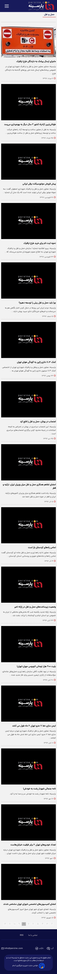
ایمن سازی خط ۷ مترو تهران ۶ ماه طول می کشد (34, 726)
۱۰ (14, 924)
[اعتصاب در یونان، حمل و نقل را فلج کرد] (28, 399)
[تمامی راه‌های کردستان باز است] (28, 525)
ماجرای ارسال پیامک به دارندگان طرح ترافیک (36, 61)
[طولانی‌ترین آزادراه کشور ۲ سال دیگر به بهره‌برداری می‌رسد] (28, 102)
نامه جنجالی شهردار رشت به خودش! (39, 789)
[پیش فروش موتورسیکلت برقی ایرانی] (28, 162)
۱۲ (5, 924)
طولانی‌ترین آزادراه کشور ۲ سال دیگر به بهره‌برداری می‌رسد (30, 124)
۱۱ (10, 924)
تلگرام (41, 948)
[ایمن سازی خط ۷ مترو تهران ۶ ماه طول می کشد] (28, 704)
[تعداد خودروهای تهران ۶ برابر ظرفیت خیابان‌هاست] (28, 822)
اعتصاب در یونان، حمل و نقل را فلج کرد (38, 421)
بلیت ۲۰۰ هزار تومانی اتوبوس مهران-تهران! (36, 666)
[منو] (7, 6)
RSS (21, 935)
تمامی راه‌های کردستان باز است (42, 547)
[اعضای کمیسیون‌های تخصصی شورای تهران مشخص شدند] (28, 882)
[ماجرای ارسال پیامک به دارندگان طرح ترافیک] (28, 42)
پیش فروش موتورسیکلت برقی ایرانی (39, 184)
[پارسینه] (39, 6)
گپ (52, 948)
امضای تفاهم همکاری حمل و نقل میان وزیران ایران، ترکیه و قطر (29, 486)
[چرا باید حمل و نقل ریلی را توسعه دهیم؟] (28, 280)
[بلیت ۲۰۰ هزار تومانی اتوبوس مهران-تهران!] (28, 644)
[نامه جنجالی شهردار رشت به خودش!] (28, 766)
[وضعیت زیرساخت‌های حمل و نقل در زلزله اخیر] (28, 585)
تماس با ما (32, 935)
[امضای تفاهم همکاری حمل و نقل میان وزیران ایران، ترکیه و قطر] (28, 462)
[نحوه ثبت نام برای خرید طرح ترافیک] (28, 221)
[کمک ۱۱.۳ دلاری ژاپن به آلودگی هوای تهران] (28, 340)
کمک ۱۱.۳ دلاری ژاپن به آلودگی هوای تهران (36, 362)
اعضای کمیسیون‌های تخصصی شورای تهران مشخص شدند (29, 904)
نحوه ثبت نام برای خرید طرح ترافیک (40, 243)
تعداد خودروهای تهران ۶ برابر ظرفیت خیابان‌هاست (33, 845)
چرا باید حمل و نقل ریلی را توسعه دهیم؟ (37, 303)
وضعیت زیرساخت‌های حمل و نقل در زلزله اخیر (35, 607)
